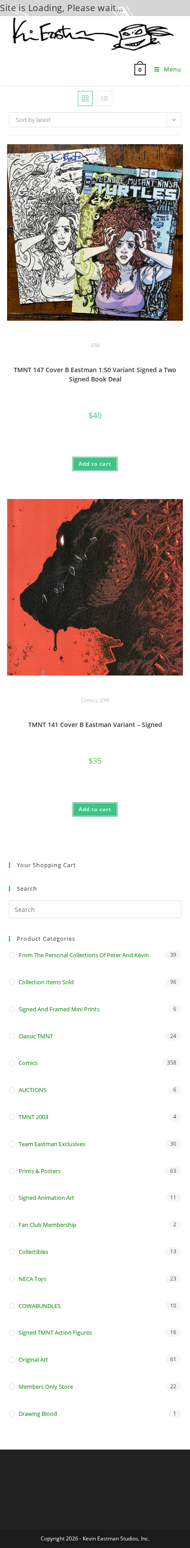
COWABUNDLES (40, 1306)
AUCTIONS (32, 1090)
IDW (95, 345)
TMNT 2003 (33, 1117)
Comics (89, 700)
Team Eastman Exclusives (52, 1144)
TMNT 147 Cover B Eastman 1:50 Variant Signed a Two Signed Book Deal (95, 374)
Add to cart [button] (95, 464)
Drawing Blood (38, 1414)
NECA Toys (32, 1279)
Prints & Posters (40, 1171)
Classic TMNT (36, 1036)
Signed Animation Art (46, 1198)
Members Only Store (46, 1387)
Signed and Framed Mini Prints (59, 1009)
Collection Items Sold (46, 982)
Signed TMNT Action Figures (55, 1332)
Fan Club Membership (47, 1225)
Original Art (33, 1359)
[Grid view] (85, 98)
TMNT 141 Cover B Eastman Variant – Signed (95, 724)
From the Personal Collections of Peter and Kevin (84, 955)
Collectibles (33, 1252)
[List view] (104, 98)
